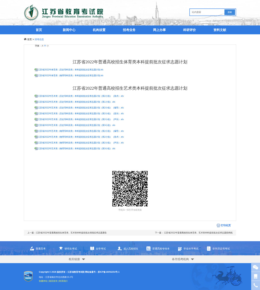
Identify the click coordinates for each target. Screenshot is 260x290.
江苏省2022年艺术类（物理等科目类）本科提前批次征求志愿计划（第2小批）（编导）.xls (81, 131)
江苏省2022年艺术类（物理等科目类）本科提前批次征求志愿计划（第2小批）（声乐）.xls (81, 142)
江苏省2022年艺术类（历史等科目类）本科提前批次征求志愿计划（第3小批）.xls (76, 125)
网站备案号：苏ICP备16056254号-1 (102, 272)
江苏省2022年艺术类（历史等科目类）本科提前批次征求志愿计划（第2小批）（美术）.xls (81, 96)
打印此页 (225, 225)
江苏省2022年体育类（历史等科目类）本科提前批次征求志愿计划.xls (70, 69)
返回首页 (53, 281)
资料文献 (219, 30)
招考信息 (39, 39)
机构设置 (99, 30)
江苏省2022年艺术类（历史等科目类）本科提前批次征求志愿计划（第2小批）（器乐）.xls (81, 113)
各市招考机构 (180, 259)
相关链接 (74, 259)
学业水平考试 (191, 248)
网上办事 (159, 30)
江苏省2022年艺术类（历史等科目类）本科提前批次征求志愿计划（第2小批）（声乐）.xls (81, 119)
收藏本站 (43, 281)
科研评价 (189, 30)
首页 (39, 30)
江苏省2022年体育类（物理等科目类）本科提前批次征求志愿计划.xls (70, 75)
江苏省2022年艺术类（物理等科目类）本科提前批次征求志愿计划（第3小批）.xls (76, 148)
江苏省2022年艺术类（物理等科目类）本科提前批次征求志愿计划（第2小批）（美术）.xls (81, 137)
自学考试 (101, 248)
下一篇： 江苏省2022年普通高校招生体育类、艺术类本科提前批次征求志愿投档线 (194, 232)
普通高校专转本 (161, 248)
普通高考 (41, 248)
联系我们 (63, 281)
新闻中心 (69, 30)
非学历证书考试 (221, 248)
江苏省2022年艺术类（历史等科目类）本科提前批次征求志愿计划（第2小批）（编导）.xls (81, 107)
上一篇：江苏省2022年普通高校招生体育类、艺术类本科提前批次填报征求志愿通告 (67, 232)
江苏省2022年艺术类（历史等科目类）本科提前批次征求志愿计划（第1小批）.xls (76, 102)
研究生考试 (71, 248)
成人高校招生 (130, 248)
